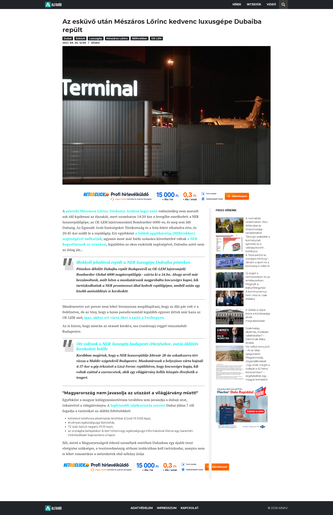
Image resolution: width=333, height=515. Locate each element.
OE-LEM (156, 38)
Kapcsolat (190, 508)
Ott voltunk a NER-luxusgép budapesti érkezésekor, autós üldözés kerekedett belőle (137, 346)
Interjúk (254, 4)
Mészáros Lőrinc (117, 38)
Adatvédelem (142, 508)
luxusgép (95, 38)
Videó (271, 4)
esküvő (80, 38)
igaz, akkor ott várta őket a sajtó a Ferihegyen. (124, 317)
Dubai (68, 38)
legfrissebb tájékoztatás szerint (137, 405)
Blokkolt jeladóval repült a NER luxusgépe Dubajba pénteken (133, 262)
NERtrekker (139, 38)
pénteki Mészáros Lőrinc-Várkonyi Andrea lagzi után (112, 211)
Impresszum (167, 508)
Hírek (237, 4)
